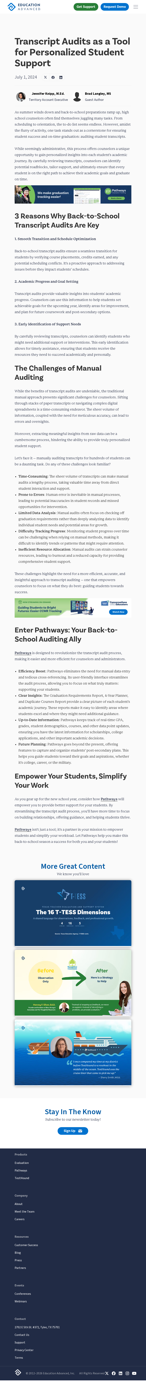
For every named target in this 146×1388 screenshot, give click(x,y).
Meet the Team (24, 1212)
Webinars (21, 1301)
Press (18, 1260)
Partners (20, 1268)
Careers (20, 1219)
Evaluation (22, 1163)
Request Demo (115, 7)
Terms (19, 1358)
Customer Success (26, 1245)
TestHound (22, 1178)
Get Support (86, 7)
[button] (135, 6)
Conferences (23, 1294)
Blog (18, 1253)
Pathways (23, 653)
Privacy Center (24, 1350)
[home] (23, 7)
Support (20, 1342)
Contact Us (22, 1335)
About (19, 1204)
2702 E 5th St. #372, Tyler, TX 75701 (37, 1327)
